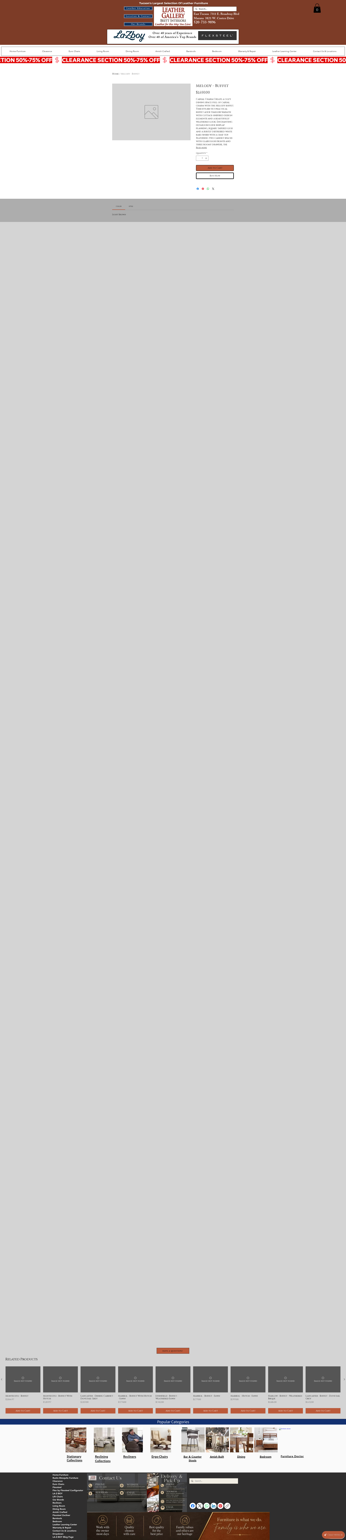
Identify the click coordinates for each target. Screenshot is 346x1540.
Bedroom (57, 1521)
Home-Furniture (60, 1475)
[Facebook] (193, 1506)
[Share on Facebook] (197, 188)
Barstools (57, 1518)
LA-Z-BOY (57, 1493)
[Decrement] (198, 158)
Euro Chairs (58, 1484)
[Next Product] (344, 1379)
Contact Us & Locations (64, 1530)
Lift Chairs (58, 1496)
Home (115, 73)
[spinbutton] (202, 158)
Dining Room (59, 1509)
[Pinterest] (220, 1506)
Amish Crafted (60, 1512)
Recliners (57, 1503)
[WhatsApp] (207, 1506)
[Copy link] (227, 1506)
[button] (317, 8)
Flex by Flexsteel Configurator (68, 1490)
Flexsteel (57, 1487)
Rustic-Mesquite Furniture (65, 1478)
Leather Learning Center (65, 1524)
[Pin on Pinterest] (202, 188)
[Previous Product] (1, 1379)
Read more (201, 147)
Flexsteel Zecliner (61, 1515)
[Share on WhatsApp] (208, 188)
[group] (173, 1390)
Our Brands (58, 1499)
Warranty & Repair (62, 1527)
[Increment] (206, 158)
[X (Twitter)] (200, 1506)
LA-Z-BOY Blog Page (63, 1537)
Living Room (59, 1506)
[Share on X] (213, 188)
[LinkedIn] (213, 1506)
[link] (119, 206)
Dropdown (58, 1534)
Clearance (58, 1481)
